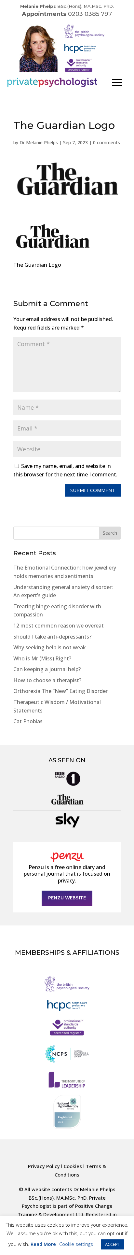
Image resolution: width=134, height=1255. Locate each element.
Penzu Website (67, 898)
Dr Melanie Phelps (39, 142)
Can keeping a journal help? (47, 669)
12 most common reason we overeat (58, 625)
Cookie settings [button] (76, 1244)
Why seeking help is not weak (49, 647)
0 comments (106, 142)
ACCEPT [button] (112, 1244)
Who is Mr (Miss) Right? (42, 658)
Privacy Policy (44, 1166)
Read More (43, 1244)
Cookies (73, 1166)
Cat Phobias (28, 721)
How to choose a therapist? (47, 680)
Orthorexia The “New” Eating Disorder (60, 691)
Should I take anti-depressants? (52, 636)
